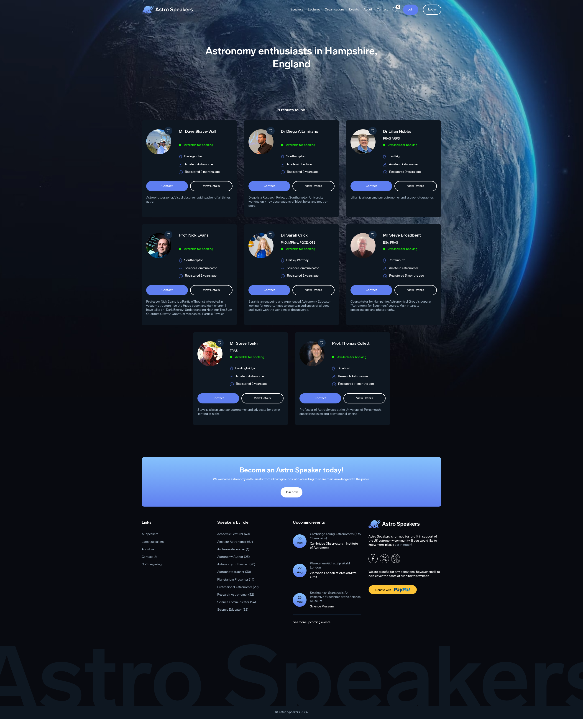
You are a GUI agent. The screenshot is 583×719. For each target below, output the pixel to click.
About (367, 9)
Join (411, 9)
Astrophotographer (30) (234, 572)
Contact (382, 9)
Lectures (314, 9)
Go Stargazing (152, 564)
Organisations (335, 9)
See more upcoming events (311, 622)
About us (148, 549)
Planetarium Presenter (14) (235, 579)
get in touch (403, 545)
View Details (211, 186)
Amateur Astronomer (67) (235, 542)
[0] (394, 10)
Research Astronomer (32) (235, 595)
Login (432, 9)
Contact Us (149, 557)
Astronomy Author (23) (233, 557)
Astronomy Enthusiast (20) (236, 564)
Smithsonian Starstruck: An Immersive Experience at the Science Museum (335, 597)
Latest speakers (153, 542)
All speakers (150, 534)
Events (354, 9)
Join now (291, 492)
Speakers (296, 9)
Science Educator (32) (232, 610)
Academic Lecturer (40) (233, 534)
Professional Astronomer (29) (238, 587)
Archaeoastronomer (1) (233, 549)
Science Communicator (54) (236, 602)
